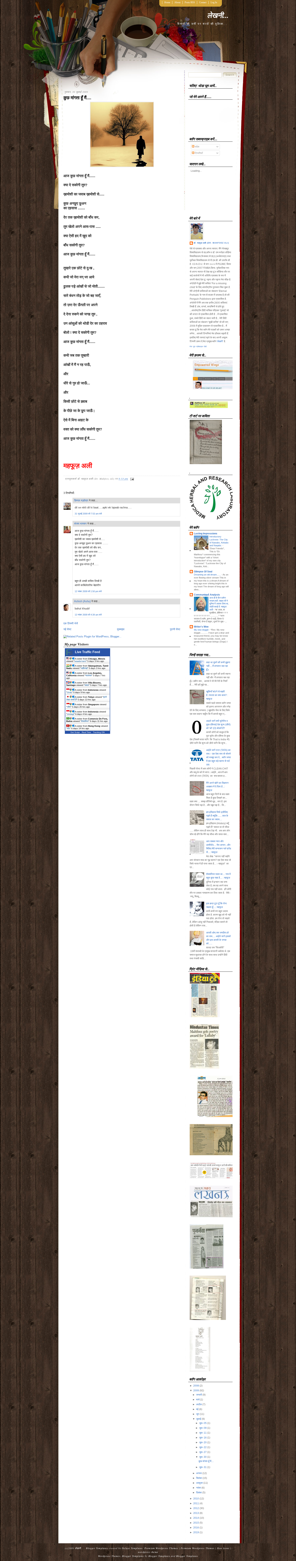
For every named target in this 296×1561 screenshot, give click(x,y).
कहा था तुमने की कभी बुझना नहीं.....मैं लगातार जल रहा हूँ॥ (218, 666)
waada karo (80, 661)
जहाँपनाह (84, 668)
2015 (196, 1522)
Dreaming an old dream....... (207, 574)
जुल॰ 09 (203, 1428)
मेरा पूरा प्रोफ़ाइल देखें (198, 347)
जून (197, 1414)
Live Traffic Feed (87, 652)
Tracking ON (99, 732)
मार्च (197, 1399)
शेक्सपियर (85, 721)
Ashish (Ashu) (82, 601)
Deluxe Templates (132, 1548)
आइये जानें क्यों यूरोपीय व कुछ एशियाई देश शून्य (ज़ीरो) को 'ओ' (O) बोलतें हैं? (218, 725)
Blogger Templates (97, 1548)
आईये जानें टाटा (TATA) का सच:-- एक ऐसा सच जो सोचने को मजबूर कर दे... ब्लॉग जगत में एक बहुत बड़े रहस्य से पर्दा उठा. (218, 757)
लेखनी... (218, 15)
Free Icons (223, 1548)
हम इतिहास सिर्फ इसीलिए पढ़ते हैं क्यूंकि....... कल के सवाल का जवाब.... (217, 816)
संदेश (196, 146)
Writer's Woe (201, 626)
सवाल (87, 685)
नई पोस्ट (67, 629)
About (177, 2)
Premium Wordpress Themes (161, 1548)
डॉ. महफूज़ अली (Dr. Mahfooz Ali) (211, 243)
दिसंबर (199, 1492)
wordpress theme (148, 1552)
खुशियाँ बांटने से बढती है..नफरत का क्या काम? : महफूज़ (217, 695)
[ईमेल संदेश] (131, 478)
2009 (196, 1390)
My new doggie (201, 630)
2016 (196, 1527)
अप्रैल (199, 1404)
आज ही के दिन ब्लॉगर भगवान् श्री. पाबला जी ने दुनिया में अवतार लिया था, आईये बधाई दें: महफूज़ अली (219, 604)
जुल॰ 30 (203, 1457)
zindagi (70, 714)
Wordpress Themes (109, 1556)
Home (167, 2)
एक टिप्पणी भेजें (70, 623)
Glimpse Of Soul (203, 571)
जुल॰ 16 (203, 1437)
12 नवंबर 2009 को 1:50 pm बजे (88, 591)
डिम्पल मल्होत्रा (81, 500)
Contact (202, 2)
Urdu (69, 692)
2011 (196, 1503)
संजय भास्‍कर (80, 523)
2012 (196, 1508)
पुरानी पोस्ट (175, 629)
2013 (196, 1513)
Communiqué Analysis (207, 594)
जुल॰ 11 (203, 1432)
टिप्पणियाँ (198, 153)
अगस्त (199, 1473)
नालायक (88, 675)
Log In (214, 2)
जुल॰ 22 (203, 1447)
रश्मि (69, 707)
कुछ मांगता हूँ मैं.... (77, 97)
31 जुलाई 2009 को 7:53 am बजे (88, 513)
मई (197, 1409)
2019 (196, 1532)
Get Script (75, 732)
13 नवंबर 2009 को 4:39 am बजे (88, 614)
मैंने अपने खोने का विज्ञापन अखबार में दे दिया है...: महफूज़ (217, 787)
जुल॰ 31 (203, 1467)
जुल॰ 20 (203, 1442)
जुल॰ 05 (203, 1423)
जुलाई (198, 1418)
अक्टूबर (199, 1483)
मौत (68, 728)
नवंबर (198, 1487)
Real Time (86, 732)
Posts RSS (190, 2)
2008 (196, 1385)
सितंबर (199, 1478)
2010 (196, 1498)
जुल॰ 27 (203, 1452)
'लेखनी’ (220, 341)
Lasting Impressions (205, 533)
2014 (196, 1518)
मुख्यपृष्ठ (120, 629)
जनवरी (199, 1394)
